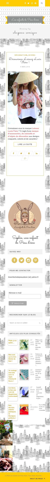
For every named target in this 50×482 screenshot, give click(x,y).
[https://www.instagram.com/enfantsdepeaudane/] (28, 263)
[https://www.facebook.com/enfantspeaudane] (14, 263)
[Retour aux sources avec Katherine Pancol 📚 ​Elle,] (6, 426)
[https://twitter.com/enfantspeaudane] (21, 263)
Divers (32, 55)
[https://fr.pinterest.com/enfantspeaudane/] (35, 263)
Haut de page (36, 479)
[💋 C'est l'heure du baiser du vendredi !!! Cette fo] (6, 464)
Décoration (21, 55)
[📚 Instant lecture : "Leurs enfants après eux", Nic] (6, 451)
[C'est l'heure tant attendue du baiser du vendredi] (6, 439)
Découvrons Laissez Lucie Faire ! (25, 61)
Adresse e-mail (15, 293)
